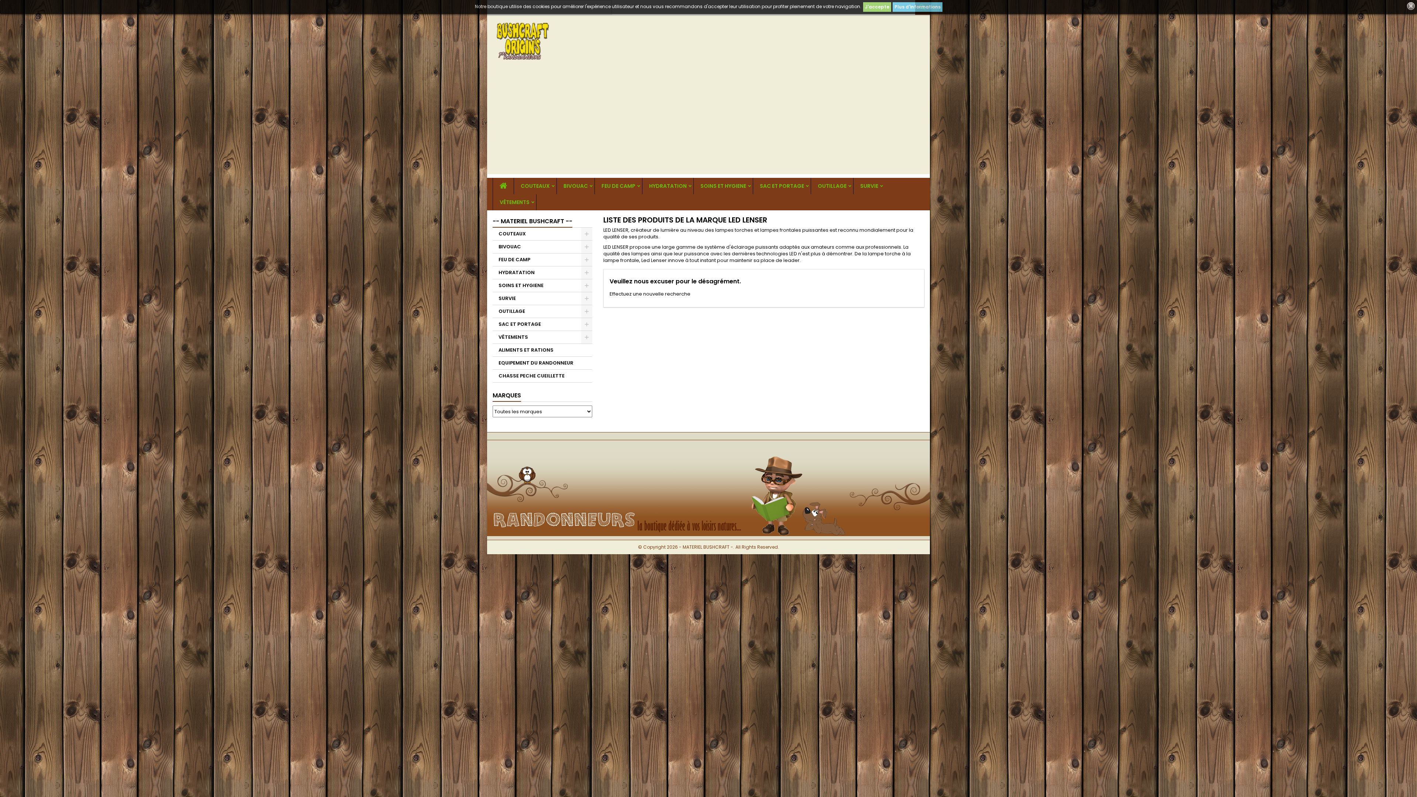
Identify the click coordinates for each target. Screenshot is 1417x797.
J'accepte (877, 7)
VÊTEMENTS (515, 202)
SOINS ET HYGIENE (723, 186)
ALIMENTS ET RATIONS (526, 349)
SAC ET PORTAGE (782, 186)
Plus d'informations (917, 7)
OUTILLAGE (832, 186)
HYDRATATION (668, 186)
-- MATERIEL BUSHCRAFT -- (532, 221)
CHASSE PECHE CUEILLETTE (532, 375)
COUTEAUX (535, 186)
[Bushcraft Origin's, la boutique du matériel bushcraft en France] (708, 452)
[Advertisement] (708, 122)
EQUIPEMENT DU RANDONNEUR (536, 362)
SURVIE (869, 186)
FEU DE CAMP (618, 186)
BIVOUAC (575, 186)
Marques (507, 395)
